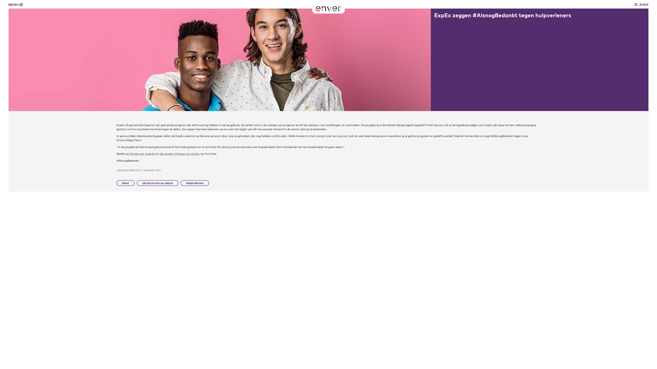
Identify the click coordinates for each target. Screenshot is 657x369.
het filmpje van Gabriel (140, 153)
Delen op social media (157, 183)
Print (125, 183)
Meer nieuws (195, 183)
